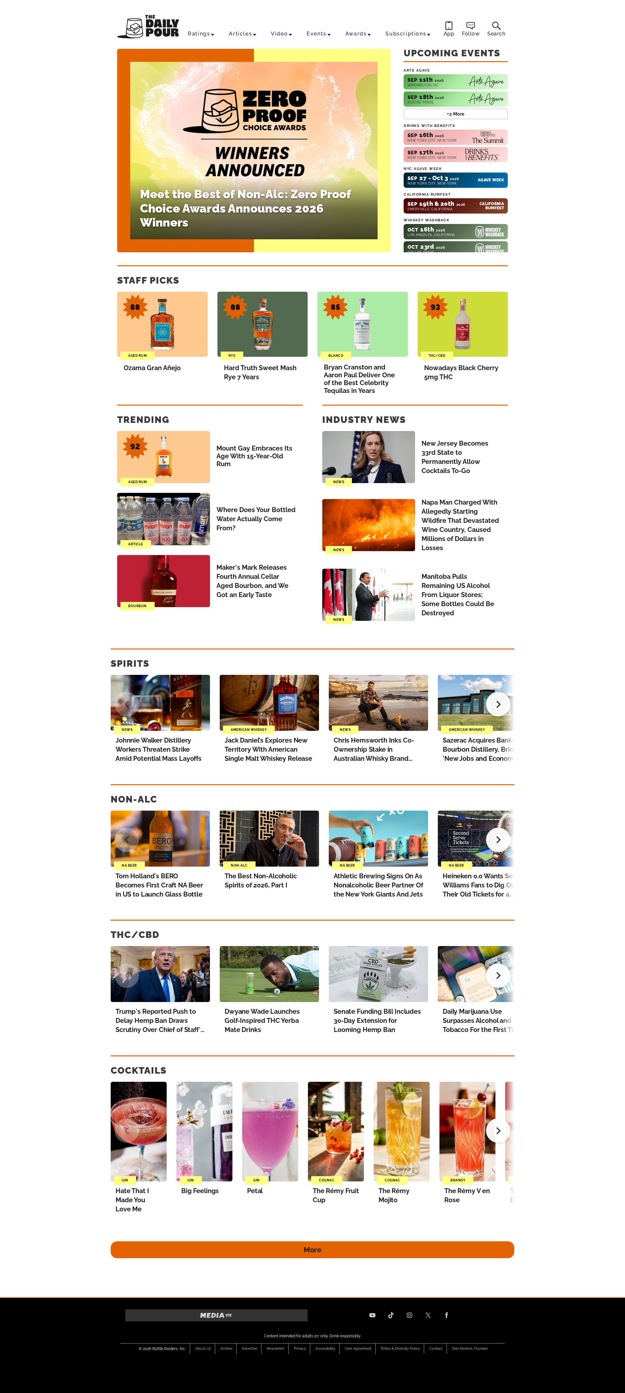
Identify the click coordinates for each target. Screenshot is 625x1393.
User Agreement (358, 1348)
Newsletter (276, 1348)
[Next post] (498, 704)
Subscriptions (405, 34)
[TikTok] (391, 1315)
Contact (436, 1348)
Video (279, 34)
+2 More (456, 114)
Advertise (249, 1348)
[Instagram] (409, 1315)
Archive (226, 1348)
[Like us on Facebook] (446, 1315)
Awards (356, 34)
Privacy (300, 1348)
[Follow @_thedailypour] (428, 1315)
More (312, 1250)
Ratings (199, 34)
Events (316, 34)
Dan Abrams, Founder (470, 1348)
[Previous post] (127, 704)
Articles (240, 34)
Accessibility (325, 1348)
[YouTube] (372, 1315)
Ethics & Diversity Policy (400, 1348)
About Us (203, 1348)
